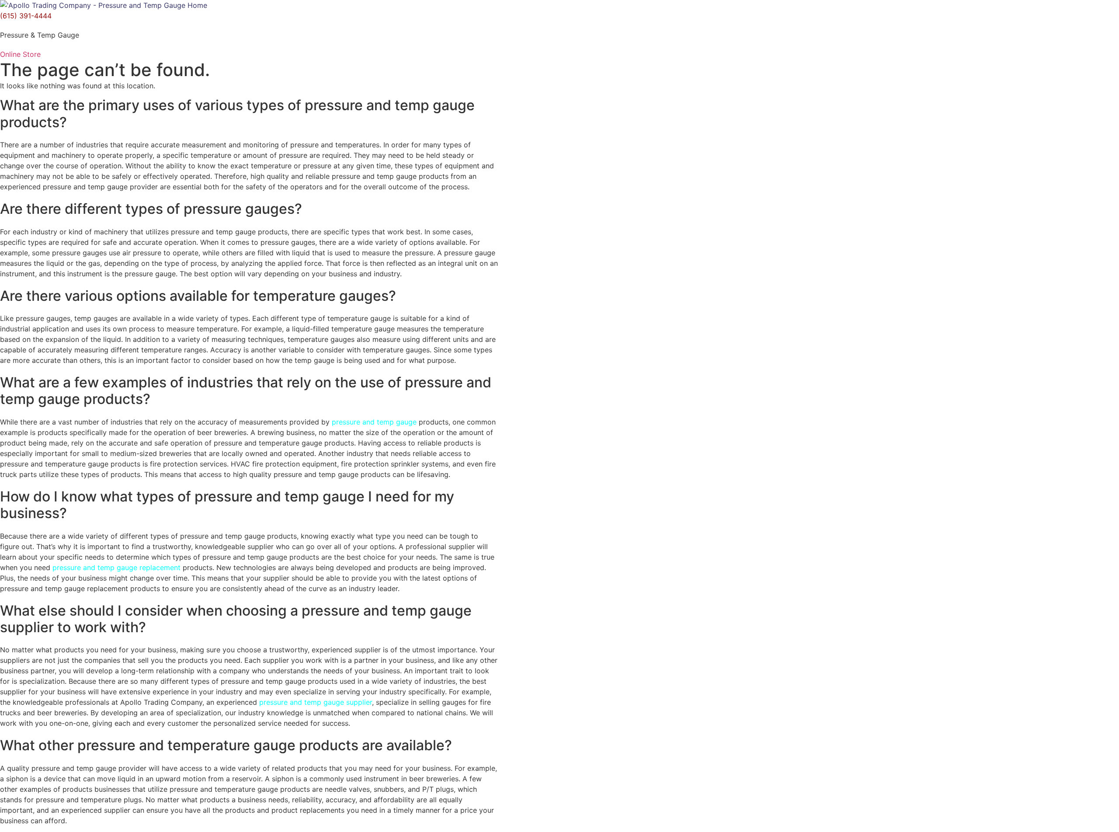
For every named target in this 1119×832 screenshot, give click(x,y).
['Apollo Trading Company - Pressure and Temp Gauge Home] (103, 5)
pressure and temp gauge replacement (116, 567)
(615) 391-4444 (26, 15)
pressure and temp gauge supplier (315, 702)
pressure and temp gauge (374, 422)
